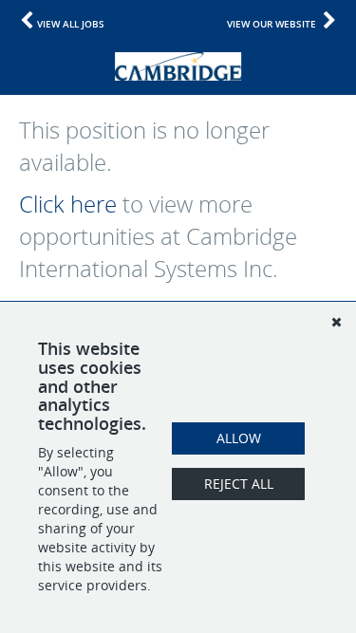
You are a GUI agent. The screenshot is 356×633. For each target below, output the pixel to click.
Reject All (238, 484)
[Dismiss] (336, 321)
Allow (238, 438)
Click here (68, 204)
